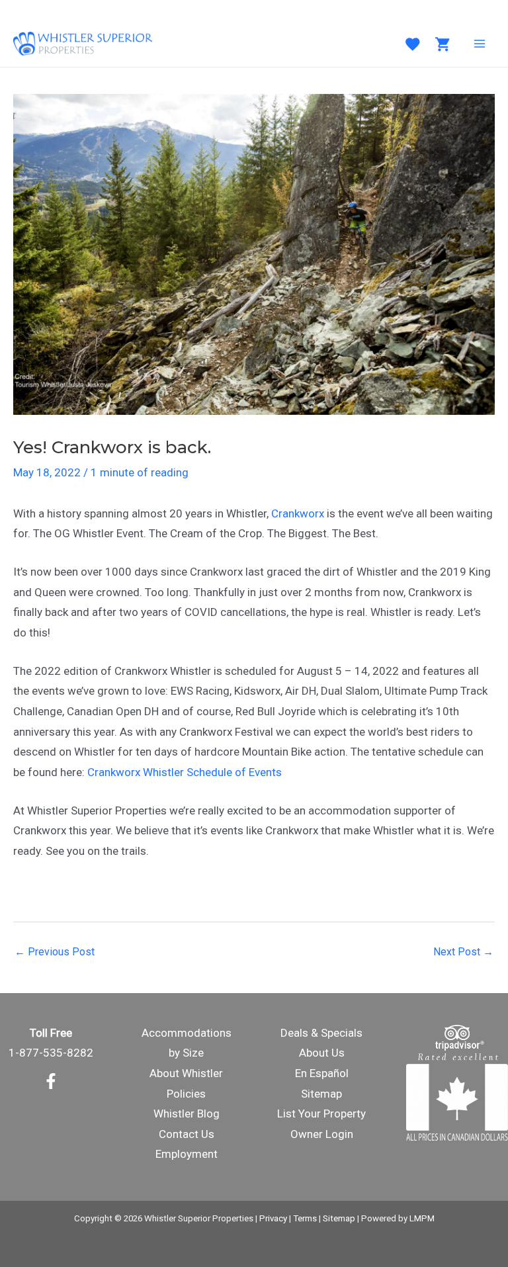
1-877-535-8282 (51, 1052)
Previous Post (55, 951)
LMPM (422, 1218)
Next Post (463, 951)
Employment (186, 1153)
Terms (305, 1218)
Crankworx (297, 513)
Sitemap (321, 1093)
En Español (322, 1073)
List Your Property (321, 1113)
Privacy (273, 1218)
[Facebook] (51, 1081)
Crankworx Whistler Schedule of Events (184, 772)
